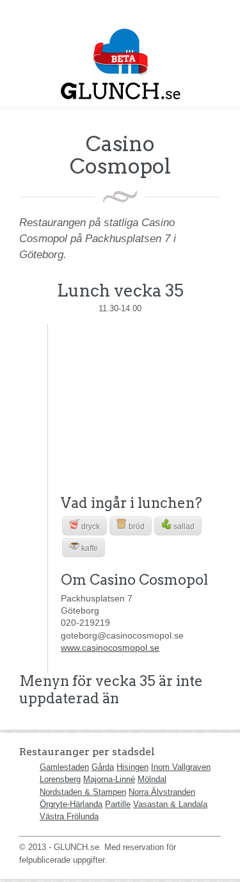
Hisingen (132, 767)
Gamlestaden (64, 767)
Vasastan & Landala (170, 804)
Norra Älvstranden (162, 792)
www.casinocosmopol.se (110, 647)
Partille (118, 804)
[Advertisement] (141, 404)
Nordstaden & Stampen (83, 792)
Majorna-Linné (109, 779)
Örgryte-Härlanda (71, 804)
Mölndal (152, 779)
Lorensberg (60, 779)
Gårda (103, 767)
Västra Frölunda (69, 816)
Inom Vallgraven (181, 767)
